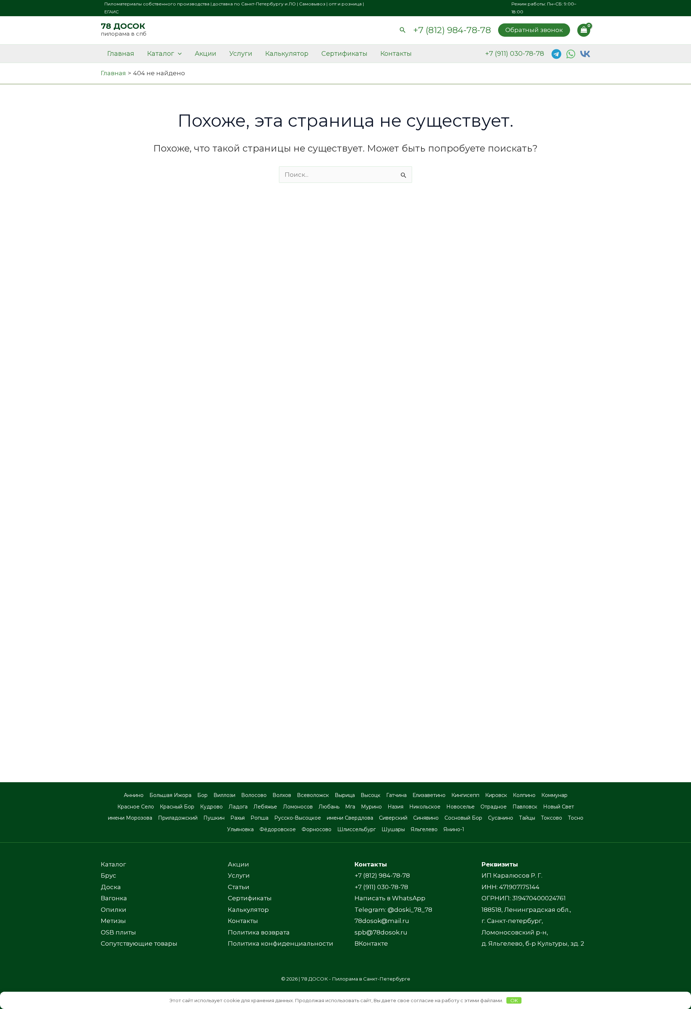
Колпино (524, 795)
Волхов (281, 795)
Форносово (316, 829)
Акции (205, 54)
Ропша (259, 818)
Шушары (393, 829)
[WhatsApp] (571, 54)
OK (514, 1000)
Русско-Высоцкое (297, 818)
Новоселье (460, 806)
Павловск (524, 806)
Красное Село (135, 806)
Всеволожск (313, 795)
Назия (395, 806)
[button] (402, 30)
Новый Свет (558, 806)
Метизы (113, 920)
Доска (111, 887)
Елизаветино (429, 795)
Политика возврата (259, 932)
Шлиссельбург (356, 829)
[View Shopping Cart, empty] (583, 30)
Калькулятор (286, 54)
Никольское (425, 806)
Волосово (254, 795)
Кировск (496, 795)
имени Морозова (130, 818)
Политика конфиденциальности (280, 943)
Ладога (238, 806)
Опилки (113, 909)
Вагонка (114, 898)
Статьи (238, 887)
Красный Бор (177, 806)
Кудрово (211, 806)
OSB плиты (118, 932)
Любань (329, 806)
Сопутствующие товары (139, 943)
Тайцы (527, 818)
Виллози (224, 795)
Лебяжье (265, 806)
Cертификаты (344, 54)
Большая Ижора (170, 795)
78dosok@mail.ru (381, 920)
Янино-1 (453, 829)
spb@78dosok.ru (380, 932)
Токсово (551, 818)
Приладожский (178, 818)
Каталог (160, 54)
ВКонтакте (371, 943)
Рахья (237, 818)
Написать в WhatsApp (389, 898)
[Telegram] (556, 54)
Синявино (426, 818)
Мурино (371, 806)
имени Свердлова (350, 818)
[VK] (585, 54)
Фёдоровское (277, 829)
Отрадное (493, 806)
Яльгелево (424, 829)
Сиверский (393, 818)
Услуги (240, 54)
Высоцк (370, 795)
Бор (202, 795)
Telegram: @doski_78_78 (393, 909)
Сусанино (500, 818)
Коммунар (554, 795)
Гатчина (396, 795)
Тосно (575, 818)
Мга (350, 806)
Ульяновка (240, 829)
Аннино (134, 795)
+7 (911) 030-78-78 (514, 53)
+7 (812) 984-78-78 (452, 30)
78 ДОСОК (123, 26)
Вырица (345, 795)
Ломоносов (298, 806)
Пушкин (214, 818)
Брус (108, 875)
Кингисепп (465, 795)
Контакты (396, 54)
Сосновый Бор (463, 818)
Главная (120, 54)
